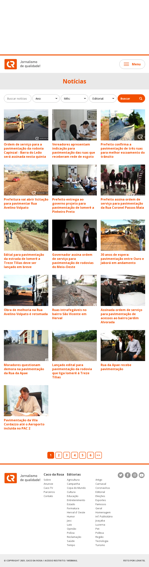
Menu (136, 64)
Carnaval (100, 484)
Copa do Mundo (76, 488)
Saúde (71, 541)
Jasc (69, 520)
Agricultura (73, 479)
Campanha (73, 484)
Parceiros (49, 492)
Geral (98, 508)
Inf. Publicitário (104, 516)
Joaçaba (100, 520)
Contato (48, 496)
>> (98, 455)
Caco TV (48, 488)
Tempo (71, 545)
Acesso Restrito (55, 560)
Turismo (100, 545)
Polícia (70, 533)
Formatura (73, 508)
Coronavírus (102, 488)
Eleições (100, 496)
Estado (71, 504)
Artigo (98, 479)
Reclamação (74, 537)
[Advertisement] (74, 27)
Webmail (72, 560)
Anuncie (48, 484)
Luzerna (100, 524)
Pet (97, 529)
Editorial (100, 492)
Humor (71, 516)
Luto (69, 524)
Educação (72, 496)
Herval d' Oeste (76, 512)
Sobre (47, 479)
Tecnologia (101, 541)
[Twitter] (121, 475)
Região (99, 537)
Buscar (125, 98)
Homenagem (103, 512)
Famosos (100, 504)
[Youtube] (142, 475)
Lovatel (140, 560)
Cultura (71, 492)
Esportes (100, 500)
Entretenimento (76, 500)
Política (99, 533)
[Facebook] (128, 475)
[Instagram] (135, 475)
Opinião (71, 529)
